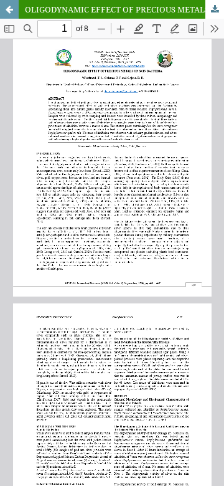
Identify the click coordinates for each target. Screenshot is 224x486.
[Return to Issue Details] (9, 9)
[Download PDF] (214, 9)
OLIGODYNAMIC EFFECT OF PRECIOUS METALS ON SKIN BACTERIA (124, 9)
